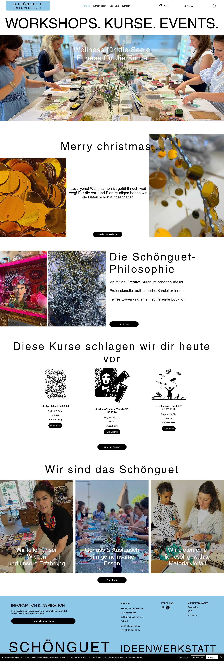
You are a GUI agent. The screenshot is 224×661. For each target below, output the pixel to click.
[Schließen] (221, 657)
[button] (214, 5)
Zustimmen (212, 657)
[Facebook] (168, 607)
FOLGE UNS (167, 603)
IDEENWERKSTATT (28, 7)
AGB (190, 611)
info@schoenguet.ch (130, 626)
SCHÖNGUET (27, 4)
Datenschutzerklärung (134, 657)
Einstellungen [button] (184, 657)
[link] (55, 406)
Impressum (193, 615)
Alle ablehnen (198, 657)
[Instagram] (163, 607)
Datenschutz (193, 607)
